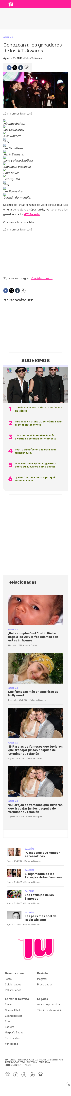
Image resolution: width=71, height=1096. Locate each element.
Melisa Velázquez (33, 58)
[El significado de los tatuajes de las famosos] (14, 873)
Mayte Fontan (31, 645)
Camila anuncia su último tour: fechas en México (38, 409)
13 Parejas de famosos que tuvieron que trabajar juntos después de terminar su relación (35, 750)
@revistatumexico (42, 278)
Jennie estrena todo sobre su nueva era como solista (35, 465)
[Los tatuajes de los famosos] (14, 894)
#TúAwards (32, 214)
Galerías (8, 37)
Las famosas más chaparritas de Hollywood (33, 693)
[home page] (10, 4)
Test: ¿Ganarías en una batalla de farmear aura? (35, 451)
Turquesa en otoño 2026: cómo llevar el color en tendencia (38, 423)
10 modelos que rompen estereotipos (42, 854)
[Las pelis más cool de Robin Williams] (14, 915)
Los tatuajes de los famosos (39, 896)
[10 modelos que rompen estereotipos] (14, 852)
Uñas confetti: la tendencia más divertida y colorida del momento (35, 437)
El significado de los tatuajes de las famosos (43, 875)
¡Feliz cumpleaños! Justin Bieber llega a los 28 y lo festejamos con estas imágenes (33, 637)
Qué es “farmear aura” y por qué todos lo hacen (35, 479)
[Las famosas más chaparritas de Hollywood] (35, 668)
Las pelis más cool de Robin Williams (40, 918)
